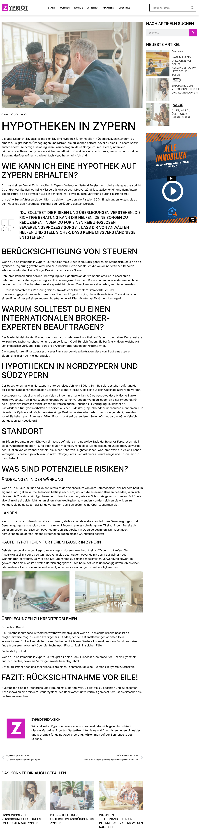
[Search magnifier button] (192, 8)
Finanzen (7, 115)
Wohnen (21, 115)
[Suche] (193, 32)
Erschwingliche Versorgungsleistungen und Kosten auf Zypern (21, 819)
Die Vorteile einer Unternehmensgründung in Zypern (72, 819)
